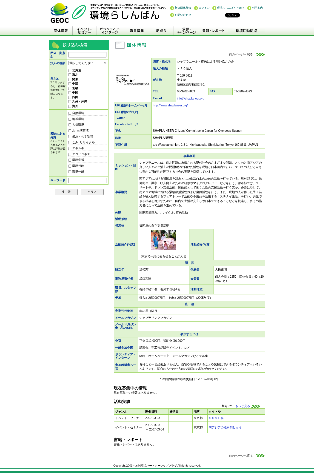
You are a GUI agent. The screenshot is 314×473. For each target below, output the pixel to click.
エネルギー (79, 148)
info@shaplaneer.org (190, 98)
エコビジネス (80, 154)
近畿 (74, 88)
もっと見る (243, 406)
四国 (74, 97)
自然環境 (77, 113)
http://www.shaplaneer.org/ (170, 105)
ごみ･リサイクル (83, 142)
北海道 (76, 70)
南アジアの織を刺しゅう (225, 427)
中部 (74, 83)
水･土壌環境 (80, 130)
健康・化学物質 (82, 136)
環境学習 (77, 160)
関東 (74, 79)
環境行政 (77, 166)
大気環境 (77, 124)
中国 (74, 92)
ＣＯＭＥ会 (216, 418)
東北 (74, 74)
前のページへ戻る (242, 54)
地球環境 (77, 119)
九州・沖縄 (79, 101)
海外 (74, 106)
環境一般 (77, 171)
